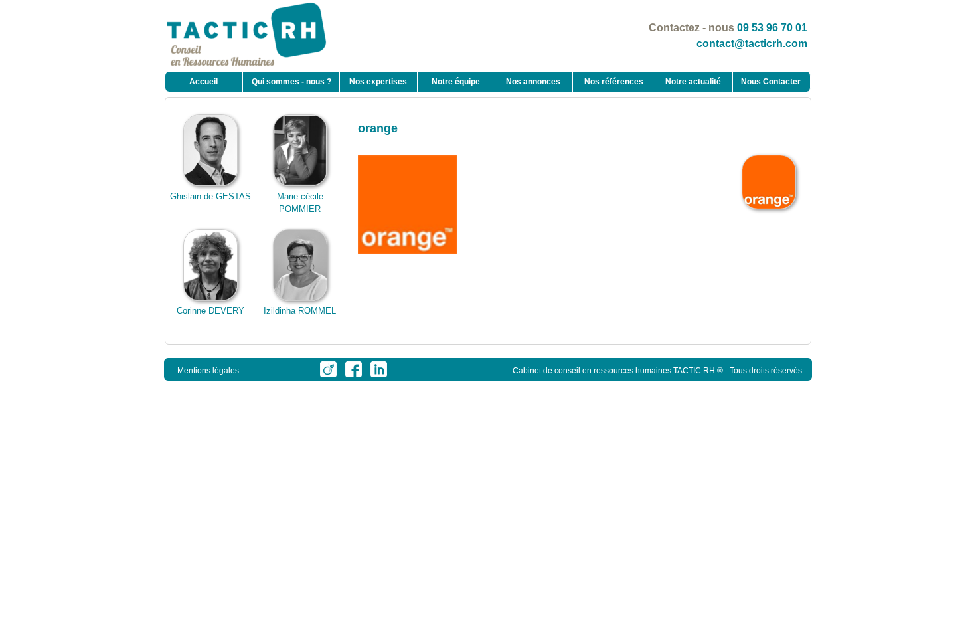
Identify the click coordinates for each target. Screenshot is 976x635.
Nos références (613, 81)
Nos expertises (378, 81)
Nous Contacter (771, 81)
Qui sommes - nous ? (291, 81)
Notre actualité (693, 81)
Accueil (203, 81)
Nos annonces (533, 81)
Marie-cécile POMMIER (300, 202)
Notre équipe (456, 81)
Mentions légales (208, 370)
